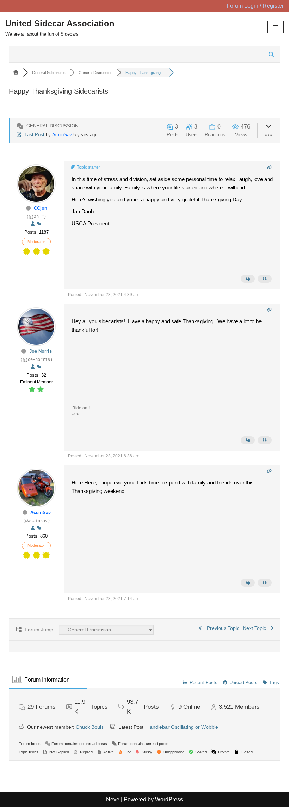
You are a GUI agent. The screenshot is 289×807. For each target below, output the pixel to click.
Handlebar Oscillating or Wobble (182, 727)
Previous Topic (221, 628)
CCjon (40, 208)
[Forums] (16, 72)
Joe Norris (40, 351)
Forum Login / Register (255, 6)
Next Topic (256, 628)
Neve (112, 799)
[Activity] (38, 224)
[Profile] (32, 224)
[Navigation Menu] (275, 27)
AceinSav (62, 134)
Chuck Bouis (90, 727)
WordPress (169, 799)
